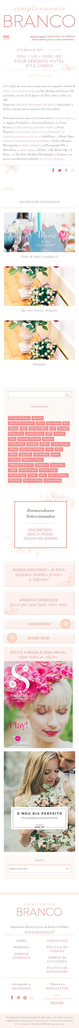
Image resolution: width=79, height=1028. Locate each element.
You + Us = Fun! (39, 75)
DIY (49, 433)
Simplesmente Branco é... (21, 464)
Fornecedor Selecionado (29, 438)
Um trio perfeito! (48, 470)
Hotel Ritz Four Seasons (19, 91)
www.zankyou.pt (39, 932)
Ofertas (13, 454)
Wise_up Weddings (58, 475)
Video (42, 475)
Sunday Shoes (57, 464)
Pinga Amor (26, 150)
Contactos (57, 940)
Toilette (13, 470)
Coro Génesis (23, 127)
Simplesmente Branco (32, 459)
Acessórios (37, 418)
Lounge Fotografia (60, 444)
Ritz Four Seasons (52, 159)
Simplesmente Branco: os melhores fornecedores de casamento (39, 16)
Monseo (44, 141)
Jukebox (8, 137)
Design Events (44, 127)
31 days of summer (19, 418)
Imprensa (22, 947)
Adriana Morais (64, 118)
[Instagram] (31, 997)
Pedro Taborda (30, 145)
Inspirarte (54, 132)
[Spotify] (25, 997)
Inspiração (32, 444)
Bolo (66, 423)
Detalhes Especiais (35, 433)
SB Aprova (14, 459)
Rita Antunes (22, 1024)
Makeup (13, 449)
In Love (39, 132)
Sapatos (55, 454)
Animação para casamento (21, 423)
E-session (59, 433)
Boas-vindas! (54, 423)
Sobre (21, 940)
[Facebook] (12, 997)
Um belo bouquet (28, 470)
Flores (12, 438)
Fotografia (48, 438)
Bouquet (13, 428)
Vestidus (32, 475)
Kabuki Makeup (27, 137)
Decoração (63, 428)
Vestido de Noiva (17, 475)
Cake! (23, 428)
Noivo (58, 449)
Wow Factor (15, 480)
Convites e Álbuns (38, 428)
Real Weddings (41, 454)
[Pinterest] (18, 997)
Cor (52, 428)
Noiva (49, 449)
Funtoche (24, 132)
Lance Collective (39, 1021)
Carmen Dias (57, 1024)
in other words (17, 444)
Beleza (40, 423)
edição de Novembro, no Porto (35, 105)
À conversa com (52, 480)
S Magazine (41, 464)
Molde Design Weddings (20, 141)
